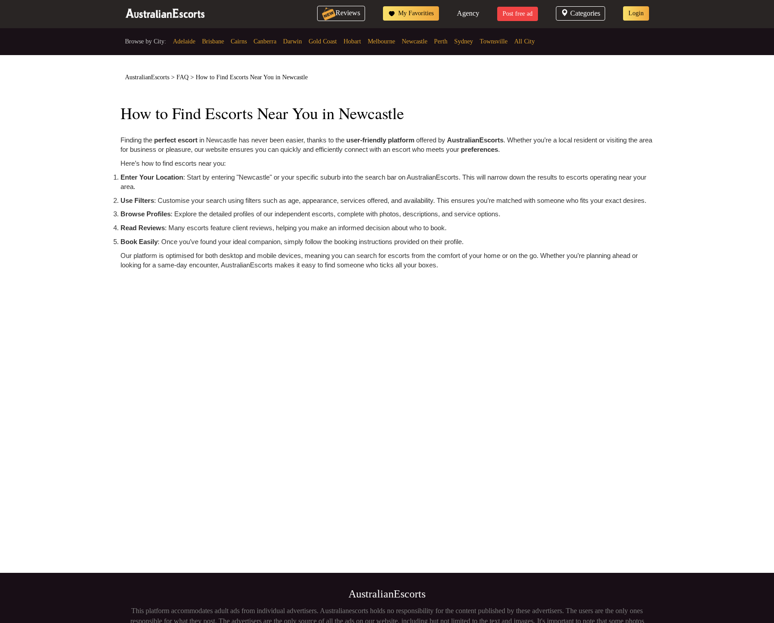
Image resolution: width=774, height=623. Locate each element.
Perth (440, 41)
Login (636, 13)
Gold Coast (323, 41)
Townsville (493, 41)
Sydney (463, 41)
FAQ (182, 77)
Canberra (265, 41)
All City (524, 41)
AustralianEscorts (147, 77)
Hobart (352, 41)
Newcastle (414, 41)
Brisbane (213, 41)
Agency (468, 13)
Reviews (347, 13)
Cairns (239, 41)
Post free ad (518, 13)
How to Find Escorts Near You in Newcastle (252, 77)
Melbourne (381, 41)
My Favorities (415, 13)
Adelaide (184, 41)
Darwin (292, 41)
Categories (585, 13)
